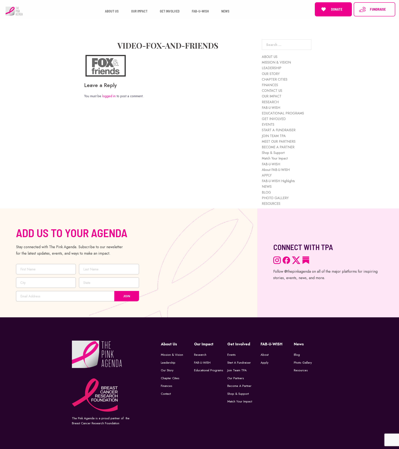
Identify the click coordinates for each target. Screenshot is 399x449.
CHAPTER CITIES (274, 79)
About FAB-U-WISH (276, 169)
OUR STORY (271, 73)
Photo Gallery (303, 362)
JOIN (126, 296)
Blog (297, 354)
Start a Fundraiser (239, 362)
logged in (109, 96)
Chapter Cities (170, 378)
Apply (264, 362)
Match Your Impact (275, 158)
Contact (166, 393)
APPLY (267, 175)
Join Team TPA (237, 370)
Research (200, 354)
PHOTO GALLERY (275, 198)
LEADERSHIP (271, 68)
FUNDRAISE (378, 9)
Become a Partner (239, 386)
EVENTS (268, 124)
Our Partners (235, 378)
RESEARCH (270, 102)
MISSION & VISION (276, 62)
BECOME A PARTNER (278, 147)
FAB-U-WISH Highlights (278, 181)
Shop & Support (273, 152)
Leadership (168, 362)
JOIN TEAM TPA (274, 136)
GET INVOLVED (274, 119)
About (264, 354)
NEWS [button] (225, 11)
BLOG (266, 192)
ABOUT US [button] (112, 11)
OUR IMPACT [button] (139, 11)
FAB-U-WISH (271, 107)
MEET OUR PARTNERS (279, 141)
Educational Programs (208, 370)
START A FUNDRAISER (279, 130)
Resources (301, 370)
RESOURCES (271, 203)
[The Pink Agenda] (14, 11)
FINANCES (270, 85)
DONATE (336, 9)
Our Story (167, 370)
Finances (166, 386)
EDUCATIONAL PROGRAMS (283, 113)
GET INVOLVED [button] (170, 11)
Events (231, 354)
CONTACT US (272, 90)
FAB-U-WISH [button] (200, 11)
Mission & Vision (172, 354)
